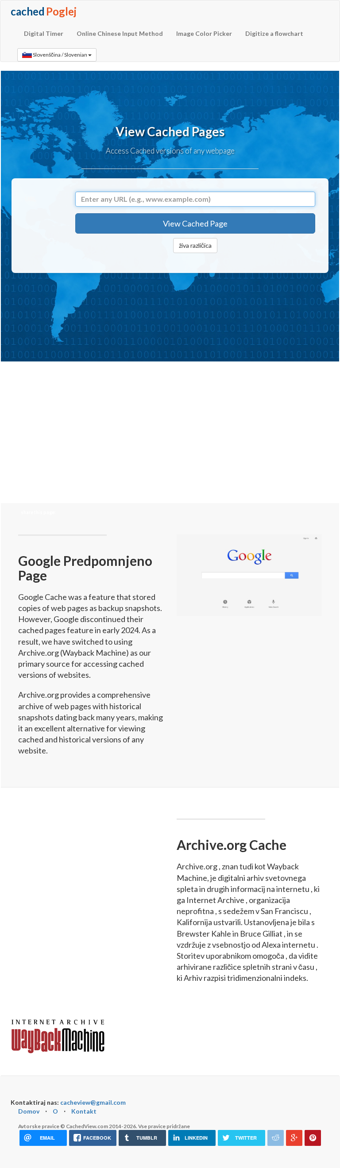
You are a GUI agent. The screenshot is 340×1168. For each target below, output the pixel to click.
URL (30, 199)
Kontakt (84, 1111)
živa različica (195, 245)
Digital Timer (43, 33)
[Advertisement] (173, 315)
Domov (28, 1111)
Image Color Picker (204, 33)
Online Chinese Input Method (120, 33)
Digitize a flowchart (274, 33)
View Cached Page (195, 223)
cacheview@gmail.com (93, 1102)
